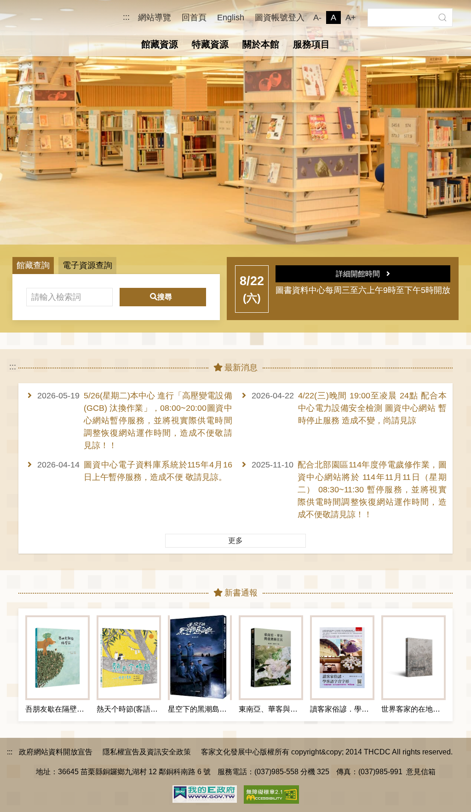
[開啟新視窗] (204, 793)
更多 (235, 540)
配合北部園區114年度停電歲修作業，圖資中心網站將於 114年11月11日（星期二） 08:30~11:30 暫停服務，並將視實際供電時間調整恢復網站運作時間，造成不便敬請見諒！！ (372, 489)
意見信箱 (421, 771)
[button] (442, 17)
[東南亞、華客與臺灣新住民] (271, 657)
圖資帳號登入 (279, 17)
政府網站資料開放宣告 (55, 752)
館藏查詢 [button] (33, 265)
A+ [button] (350, 17)
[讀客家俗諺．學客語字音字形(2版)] (342, 657)
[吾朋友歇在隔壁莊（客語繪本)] (57, 657)
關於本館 (260, 44)
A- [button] (317, 17)
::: (126, 17)
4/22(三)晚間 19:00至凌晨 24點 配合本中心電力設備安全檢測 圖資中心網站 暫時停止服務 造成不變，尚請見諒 (372, 408)
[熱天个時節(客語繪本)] (129, 657)
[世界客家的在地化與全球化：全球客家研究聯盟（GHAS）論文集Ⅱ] (413, 657)
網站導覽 (154, 17)
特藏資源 (210, 44)
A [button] (333, 17)
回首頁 (194, 17)
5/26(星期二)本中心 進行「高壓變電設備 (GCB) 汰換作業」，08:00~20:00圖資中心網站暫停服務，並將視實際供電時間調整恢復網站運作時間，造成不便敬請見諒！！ (158, 420)
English (230, 17)
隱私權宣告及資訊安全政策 (147, 752)
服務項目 (311, 44)
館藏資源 (159, 44)
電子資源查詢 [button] (87, 265)
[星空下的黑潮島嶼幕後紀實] (200, 657)
